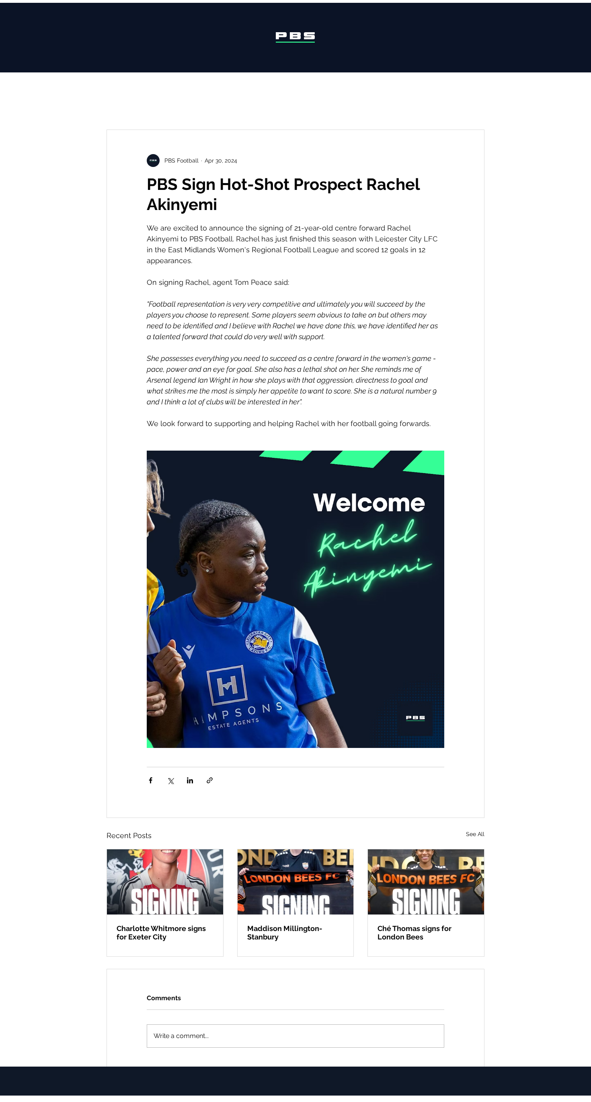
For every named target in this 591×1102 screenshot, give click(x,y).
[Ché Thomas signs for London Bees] (426, 882)
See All (475, 834)
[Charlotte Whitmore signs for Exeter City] (165, 882)
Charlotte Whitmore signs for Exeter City (161, 932)
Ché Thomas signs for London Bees (414, 932)
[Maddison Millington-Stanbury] (296, 882)
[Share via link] (209, 780)
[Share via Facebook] (150, 780)
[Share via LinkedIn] (190, 780)
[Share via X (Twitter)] (170, 780)
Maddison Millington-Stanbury (284, 932)
